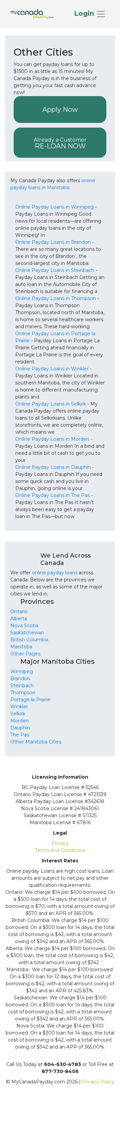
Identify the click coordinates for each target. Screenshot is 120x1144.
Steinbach (22, 686)
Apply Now (60, 109)
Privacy (60, 843)
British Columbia (29, 640)
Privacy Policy (98, 1082)
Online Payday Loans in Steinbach (54, 270)
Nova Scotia (24, 626)
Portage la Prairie (30, 700)
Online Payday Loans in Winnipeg (54, 207)
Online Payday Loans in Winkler (52, 369)
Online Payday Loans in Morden (52, 439)
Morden (19, 721)
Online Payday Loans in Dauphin (53, 467)
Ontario (19, 612)
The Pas (19, 735)
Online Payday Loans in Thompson (55, 298)
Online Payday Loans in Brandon (53, 242)
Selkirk (17, 714)
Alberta (18, 619)
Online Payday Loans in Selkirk (50, 404)
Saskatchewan (27, 633)
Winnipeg (21, 671)
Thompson (22, 693)
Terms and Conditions (60, 850)
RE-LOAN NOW (60, 143)
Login (85, 13)
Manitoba (21, 647)
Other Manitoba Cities (35, 742)
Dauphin (20, 728)
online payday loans (54, 573)
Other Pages (25, 654)
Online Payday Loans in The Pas (52, 495)
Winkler (19, 707)
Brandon (20, 678)
